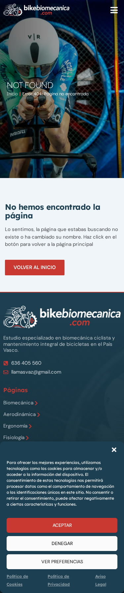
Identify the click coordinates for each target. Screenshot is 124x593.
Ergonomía (15, 426)
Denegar (62, 543)
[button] (114, 449)
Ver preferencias (62, 562)
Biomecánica (18, 402)
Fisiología (13, 437)
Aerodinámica (19, 414)
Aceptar (62, 525)
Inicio (12, 93)
